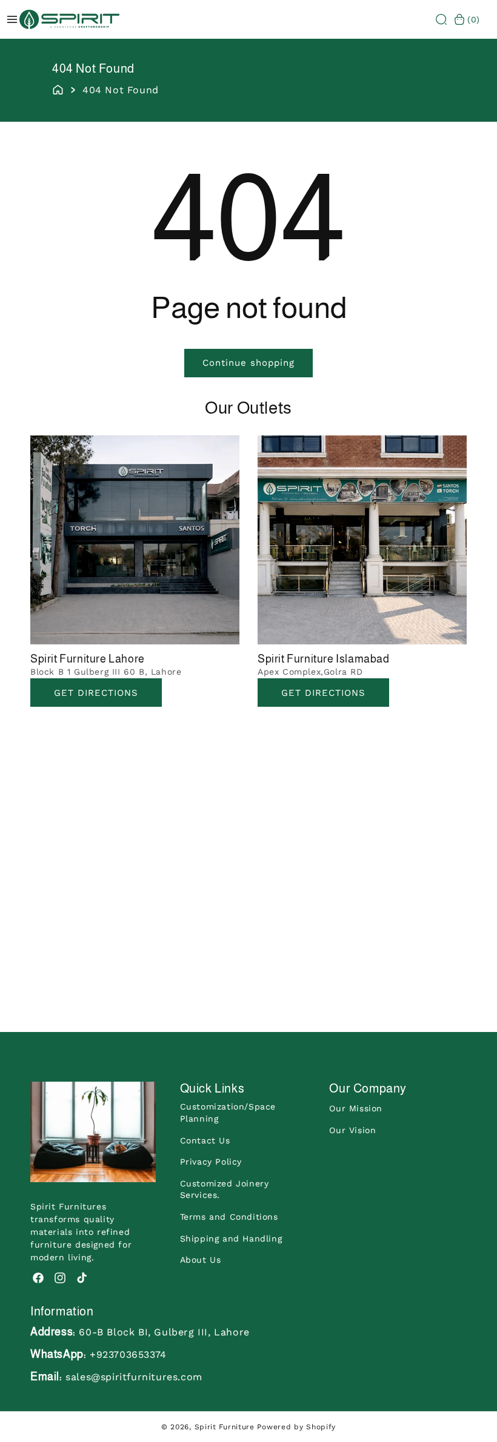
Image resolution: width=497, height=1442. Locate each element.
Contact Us (205, 1140)
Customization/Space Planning (228, 1112)
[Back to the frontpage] (58, 88)
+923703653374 (128, 1354)
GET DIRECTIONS (323, 692)
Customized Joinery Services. (224, 1189)
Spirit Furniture (225, 1427)
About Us (200, 1260)
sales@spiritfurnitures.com (133, 1377)
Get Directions (96, 692)
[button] (441, 19)
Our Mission (355, 1108)
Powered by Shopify (296, 1427)
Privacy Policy (211, 1161)
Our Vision (352, 1130)
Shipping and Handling (231, 1238)
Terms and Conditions (229, 1217)
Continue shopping (248, 362)
